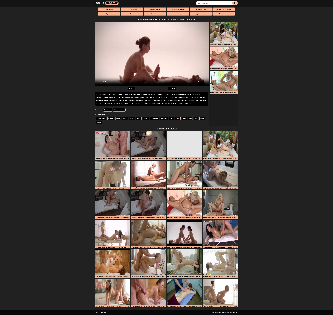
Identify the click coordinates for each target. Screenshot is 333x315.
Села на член (101, 118)
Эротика (109, 14)
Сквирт (132, 14)
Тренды (125, 3)
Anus (184, 118)
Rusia (118, 118)
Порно (106, 3)
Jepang (132, 118)
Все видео (109, 9)
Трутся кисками (201, 14)
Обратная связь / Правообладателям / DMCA (224, 312)
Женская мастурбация (223, 9)
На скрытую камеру (177, 9)
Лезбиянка (154, 118)
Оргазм (110, 118)
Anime (125, 118)
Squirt (178, 118)
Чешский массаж (155, 9)
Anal (190, 118)
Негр (202, 118)
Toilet (138, 118)
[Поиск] (234, 3)
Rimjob (146, 118)
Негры (99, 123)
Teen (171, 118)
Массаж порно (101, 312)
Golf (196, 118)
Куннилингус (155, 14)
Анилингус (177, 14)
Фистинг (164, 118)
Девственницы (224, 14)
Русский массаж (132, 9)
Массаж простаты (200, 9)
